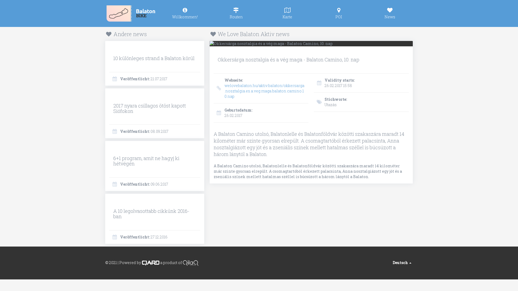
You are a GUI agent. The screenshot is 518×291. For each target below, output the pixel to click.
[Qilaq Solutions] (191, 262)
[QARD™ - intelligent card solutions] (150, 262)
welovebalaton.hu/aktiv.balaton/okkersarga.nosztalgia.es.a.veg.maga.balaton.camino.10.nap (264, 88)
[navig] (184, 13)
